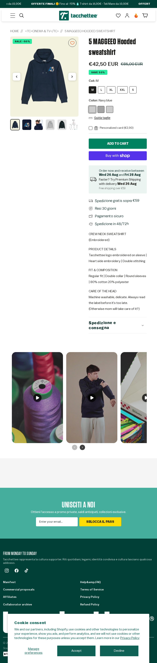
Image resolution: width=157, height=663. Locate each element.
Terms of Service (92, 589)
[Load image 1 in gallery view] (15, 124)
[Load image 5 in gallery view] (62, 124)
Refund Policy (89, 604)
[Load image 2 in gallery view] (26, 124)
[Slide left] (16, 77)
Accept (76, 650)
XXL (122, 90)
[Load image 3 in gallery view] (38, 124)
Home (14, 31)
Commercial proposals (19, 589)
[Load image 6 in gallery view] (73, 124)
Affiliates (10, 597)
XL (111, 90)
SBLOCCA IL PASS (100, 521)
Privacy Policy (129, 638)
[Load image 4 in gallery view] (50, 124)
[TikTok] (26, 570)
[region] (44, 83)
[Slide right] (72, 77)
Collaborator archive (17, 604)
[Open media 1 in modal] (44, 76)
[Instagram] (6, 570)
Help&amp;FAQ (90, 582)
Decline (119, 650)
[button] (12, 15)
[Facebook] (16, 570)
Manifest (9, 582)
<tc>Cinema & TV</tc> (42, 31)
